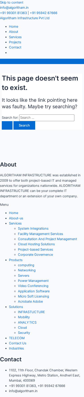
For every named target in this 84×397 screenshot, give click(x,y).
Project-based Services (35, 249)
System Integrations (33, 229)
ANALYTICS (27, 322)
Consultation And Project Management (47, 239)
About (13, 32)
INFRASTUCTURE (31, 312)
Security (24, 333)
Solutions (16, 307)
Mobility (24, 317)
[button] (42, 204)
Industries (16, 348)
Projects (15, 42)
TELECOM (17, 338)
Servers (23, 276)
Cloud (22, 328)
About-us (16, 218)
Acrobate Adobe (30, 301)
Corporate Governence (35, 255)
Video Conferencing (33, 286)
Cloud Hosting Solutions (36, 244)
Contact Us (17, 343)
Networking (27, 270)
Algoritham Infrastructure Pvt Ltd (25, 18)
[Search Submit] (7, 125)
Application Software (34, 291)
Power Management (33, 281)
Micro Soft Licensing (33, 296)
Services (15, 37)
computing (26, 265)
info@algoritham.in (14, 8)
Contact (15, 47)
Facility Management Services (40, 234)
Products (16, 260)
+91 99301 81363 (13, 13)
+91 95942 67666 (43, 13)
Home (13, 27)
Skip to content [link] (11, 2)
